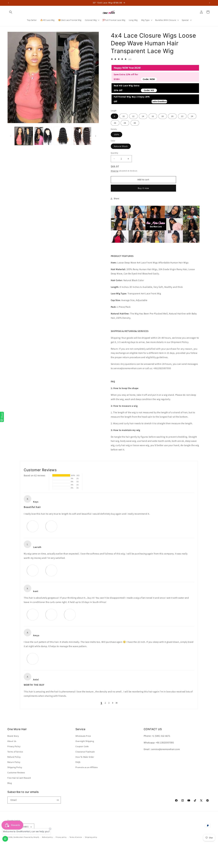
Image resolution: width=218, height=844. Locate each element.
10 (123, 116)
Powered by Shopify (31, 837)
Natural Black (121, 146)
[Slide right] (95, 136)
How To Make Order (84, 757)
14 (143, 116)
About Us (11, 741)
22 (182, 116)
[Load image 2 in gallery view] (43, 136)
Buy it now (143, 188)
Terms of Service (15, 751)
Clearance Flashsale (85, 751)
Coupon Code (82, 746)
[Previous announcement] (8, 3)
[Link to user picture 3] (70, 614)
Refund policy (47, 837)
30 (135, 123)
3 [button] (109, 702)
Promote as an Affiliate (86, 767)
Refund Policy (14, 757)
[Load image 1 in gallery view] (24, 136)
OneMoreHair (18, 837)
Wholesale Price (83, 736)
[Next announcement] (209, 3)
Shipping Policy (14, 767)
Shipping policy (91, 837)
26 (115, 123)
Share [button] (116, 198)
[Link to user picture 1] (33, 526)
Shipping (114, 171)
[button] (10, 12)
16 (153, 116)
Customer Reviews (16, 772)
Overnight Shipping (84, 741)
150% (116, 134)
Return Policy (13, 762)
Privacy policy (61, 837)
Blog (9, 783)
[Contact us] (5, 839)
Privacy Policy (13, 746)
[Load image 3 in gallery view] (63, 136)
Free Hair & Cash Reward (19, 778)
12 (133, 116)
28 (125, 123)
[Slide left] (10, 136)
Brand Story (13, 736)
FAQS (77, 762)
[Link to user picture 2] (51, 526)
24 (192, 116)
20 (172, 116)
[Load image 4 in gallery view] (82, 136)
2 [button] (105, 702)
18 (162, 116)
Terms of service (76, 837)
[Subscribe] (57, 800)
